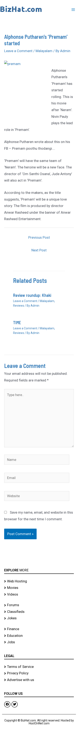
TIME (17, 322)
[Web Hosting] (39, 581)
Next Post (39, 250)
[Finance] (39, 629)
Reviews (18, 305)
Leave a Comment (18, 51)
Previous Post (39, 237)
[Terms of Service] (39, 667)
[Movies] (39, 588)
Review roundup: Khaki (32, 295)
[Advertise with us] (39, 680)
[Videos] (39, 594)
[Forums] (39, 605)
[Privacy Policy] (39, 673)
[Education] (39, 635)
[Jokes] (39, 618)
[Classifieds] (39, 611)
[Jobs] (39, 642)
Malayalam (44, 51)
